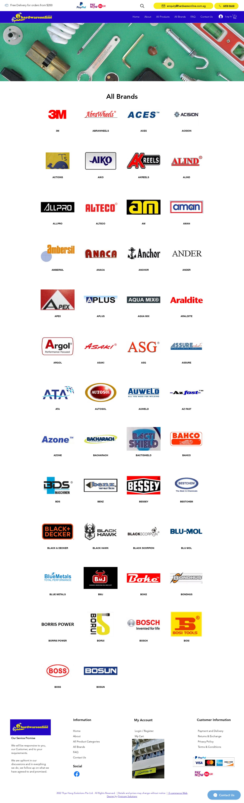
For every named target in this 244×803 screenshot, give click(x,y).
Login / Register (144, 730)
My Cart (139, 736)
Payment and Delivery (210, 730)
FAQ (75, 752)
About (77, 736)
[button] (234, 17)
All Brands (79, 746)
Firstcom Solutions (127, 796)
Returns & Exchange (209, 736)
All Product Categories (86, 741)
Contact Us (79, 757)
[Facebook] (77, 774)
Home (77, 730)
